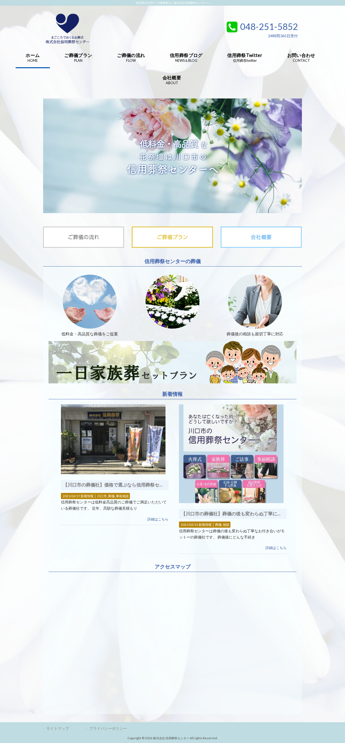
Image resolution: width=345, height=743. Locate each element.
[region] (172, 155)
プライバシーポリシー (108, 728)
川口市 (102, 496)
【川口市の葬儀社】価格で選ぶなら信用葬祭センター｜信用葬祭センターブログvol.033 (153, 485)
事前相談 (122, 496)
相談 (226, 525)
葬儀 (111, 496)
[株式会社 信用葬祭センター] (67, 44)
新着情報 (87, 496)
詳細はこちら (157, 519)
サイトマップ (57, 728)
